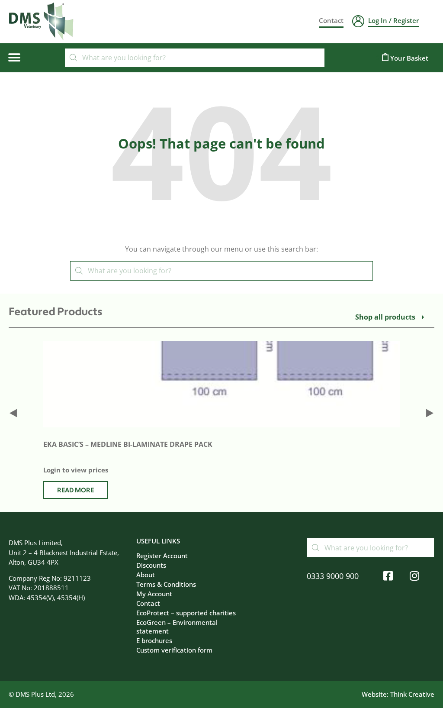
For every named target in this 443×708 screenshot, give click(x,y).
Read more (75, 490)
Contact (148, 603)
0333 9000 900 (333, 576)
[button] (14, 58)
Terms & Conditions (166, 584)
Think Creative (412, 694)
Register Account (162, 555)
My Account (154, 593)
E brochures (154, 640)
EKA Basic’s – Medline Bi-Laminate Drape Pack (127, 444)
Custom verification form (174, 650)
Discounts (151, 565)
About (145, 574)
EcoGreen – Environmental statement (177, 626)
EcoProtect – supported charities (186, 612)
